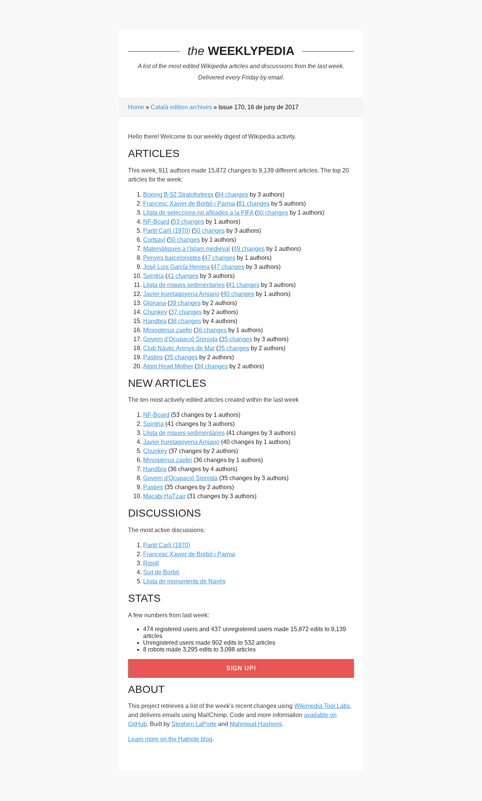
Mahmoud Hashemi (256, 724)
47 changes (219, 258)
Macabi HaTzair (164, 496)
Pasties (153, 357)
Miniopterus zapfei (167, 330)
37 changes (186, 312)
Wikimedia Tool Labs (322, 706)
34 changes (212, 366)
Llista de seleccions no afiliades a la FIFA (198, 212)
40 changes (238, 294)
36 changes (185, 321)
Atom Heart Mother (168, 366)
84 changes (232, 194)
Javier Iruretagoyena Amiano (181, 294)
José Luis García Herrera (176, 267)
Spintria (153, 276)
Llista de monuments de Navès (184, 581)
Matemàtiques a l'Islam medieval (186, 249)
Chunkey (155, 312)
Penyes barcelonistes (172, 258)
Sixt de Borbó (161, 572)
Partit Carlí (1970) (166, 230)
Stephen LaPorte (194, 724)
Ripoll (151, 563)
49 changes (249, 249)
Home (136, 107)
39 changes (185, 303)
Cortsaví (154, 239)
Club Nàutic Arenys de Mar (179, 348)
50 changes (209, 230)
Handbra (154, 321)
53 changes (188, 221)
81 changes (254, 203)
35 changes (236, 339)
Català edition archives (181, 107)
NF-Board (156, 221)
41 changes (182, 276)
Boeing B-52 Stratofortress (178, 194)
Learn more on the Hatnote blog (170, 739)
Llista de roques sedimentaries (184, 285)
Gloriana (154, 303)
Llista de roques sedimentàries (184, 433)
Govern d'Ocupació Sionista (180, 339)
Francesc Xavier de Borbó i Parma (189, 203)
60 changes (272, 212)
